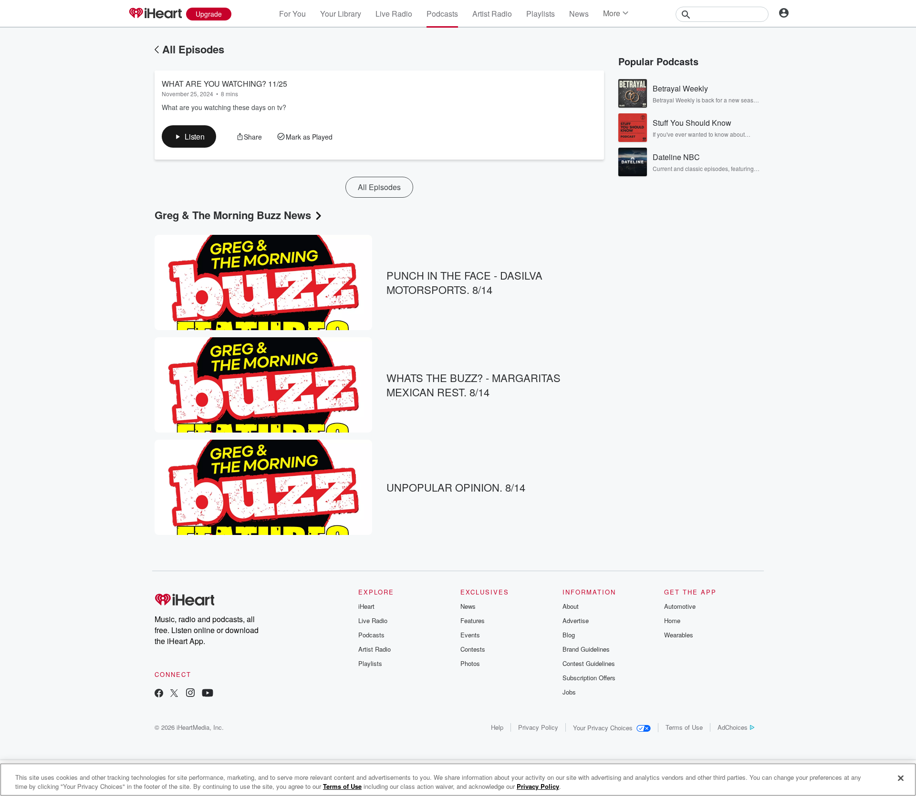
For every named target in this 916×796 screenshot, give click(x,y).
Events (470, 634)
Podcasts (442, 13)
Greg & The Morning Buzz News (233, 214)
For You (292, 13)
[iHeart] (155, 13)
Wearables (678, 634)
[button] (189, 136)
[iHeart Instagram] (190, 693)
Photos (470, 663)
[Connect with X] (174, 693)
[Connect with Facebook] (159, 693)
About (570, 606)
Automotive (680, 606)
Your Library (340, 13)
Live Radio (393, 13)
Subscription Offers (588, 677)
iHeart (366, 606)
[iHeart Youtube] (207, 693)
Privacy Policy (538, 727)
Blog (568, 634)
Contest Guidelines (588, 663)
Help (497, 727)
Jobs (569, 691)
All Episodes (193, 49)
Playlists (540, 13)
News (579, 13)
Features (472, 620)
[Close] (900, 778)
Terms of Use (684, 727)
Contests (472, 649)
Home (672, 620)
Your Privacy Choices (603, 727)
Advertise (575, 620)
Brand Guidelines (586, 649)
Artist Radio (492, 13)
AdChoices (733, 727)
